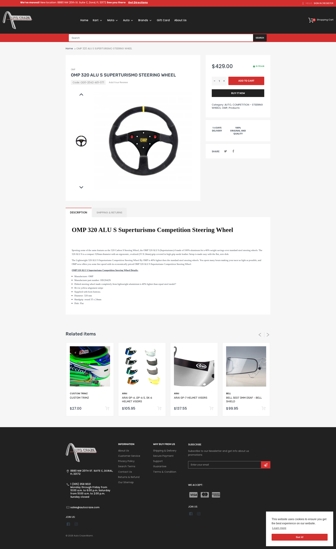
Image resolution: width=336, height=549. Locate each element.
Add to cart (246, 80)
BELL (228, 393)
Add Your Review (118, 82)
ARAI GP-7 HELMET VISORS (190, 397)
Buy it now (238, 93)
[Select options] (107, 408)
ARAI (124, 393)
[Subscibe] (265, 464)
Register (328, 3)
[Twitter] (225, 151)
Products (234, 108)
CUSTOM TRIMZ (79, 393)
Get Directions (138, 2)
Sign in (318, 3)
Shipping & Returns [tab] (109, 212)
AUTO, (228, 104)
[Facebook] (233, 151)
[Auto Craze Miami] (17, 20)
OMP (73, 69)
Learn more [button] (279, 528)
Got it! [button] (299, 537)
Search (260, 38)
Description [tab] (78, 212)
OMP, (225, 108)
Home (69, 48)
